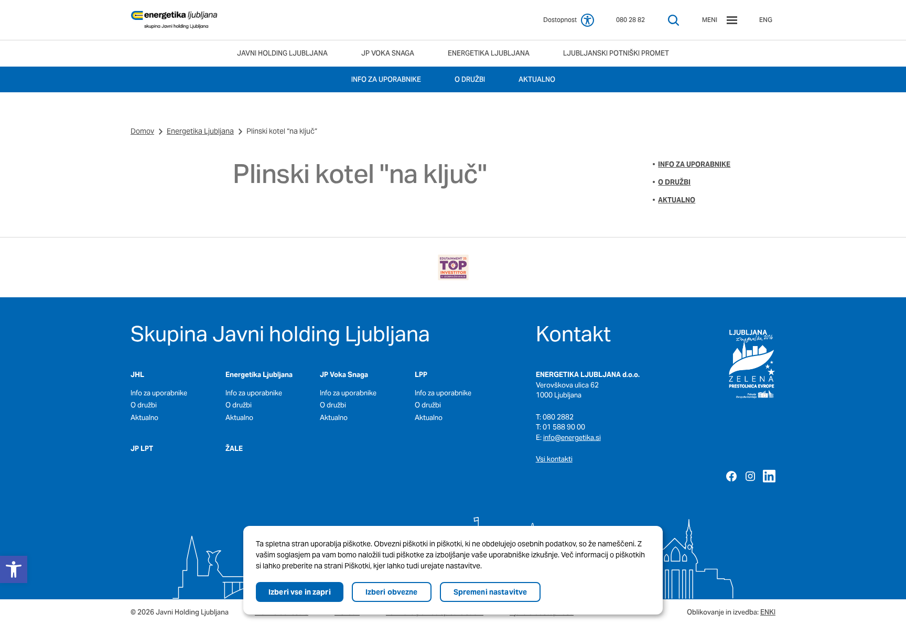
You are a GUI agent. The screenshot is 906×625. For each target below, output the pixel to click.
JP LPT (142, 448)
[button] (13, 569)
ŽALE (234, 448)
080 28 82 (630, 20)
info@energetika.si (572, 437)
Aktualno (676, 200)
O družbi (674, 182)
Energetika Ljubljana (200, 131)
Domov (142, 131)
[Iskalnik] (673, 20)
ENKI (767, 612)
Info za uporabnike (694, 164)
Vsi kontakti (554, 459)
